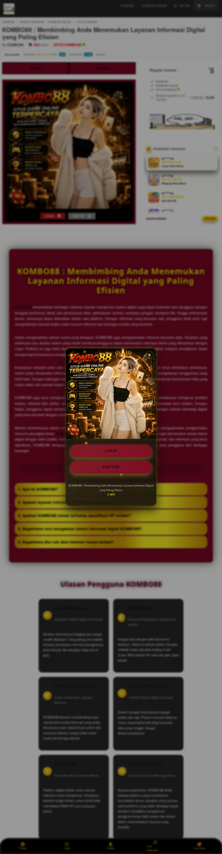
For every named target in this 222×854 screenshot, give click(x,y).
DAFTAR (111, 467)
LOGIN (111, 451)
